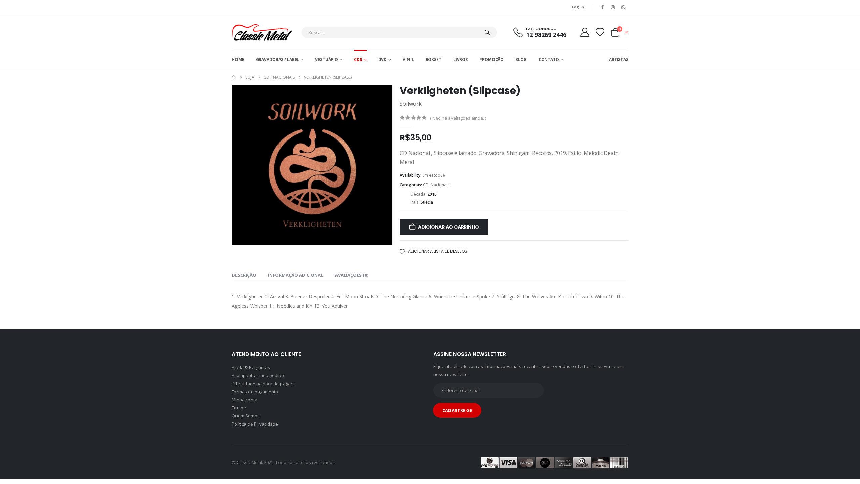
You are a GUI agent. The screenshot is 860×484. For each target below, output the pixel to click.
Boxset (433, 60)
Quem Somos (246, 416)
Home (238, 60)
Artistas (618, 60)
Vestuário (326, 60)
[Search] (487, 32)
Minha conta (244, 400)
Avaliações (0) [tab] (351, 275)
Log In (578, 6)
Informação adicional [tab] (295, 275)
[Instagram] (613, 7)
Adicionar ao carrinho (448, 227)
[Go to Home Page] (234, 77)
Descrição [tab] (244, 275)
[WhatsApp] (623, 7)
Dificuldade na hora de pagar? (263, 383)
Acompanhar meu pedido (258, 375)
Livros (460, 60)
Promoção (491, 60)
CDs (358, 60)
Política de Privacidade (255, 424)
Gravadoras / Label (277, 60)
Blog (521, 60)
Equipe (239, 408)
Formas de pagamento (255, 392)
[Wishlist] (600, 32)
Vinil (408, 60)
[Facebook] (602, 7)
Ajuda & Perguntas (251, 367)
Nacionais (440, 185)
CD (426, 185)
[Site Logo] (262, 32)
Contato (549, 60)
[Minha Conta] (584, 32)
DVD (382, 60)
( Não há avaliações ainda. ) (458, 118)
